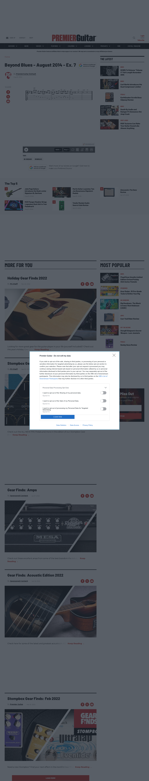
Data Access (74, 425)
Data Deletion (61, 425)
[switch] (103, 392)
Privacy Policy (88, 425)
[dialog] (74, 390)
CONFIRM (57, 417)
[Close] (115, 356)
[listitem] (74, 387)
